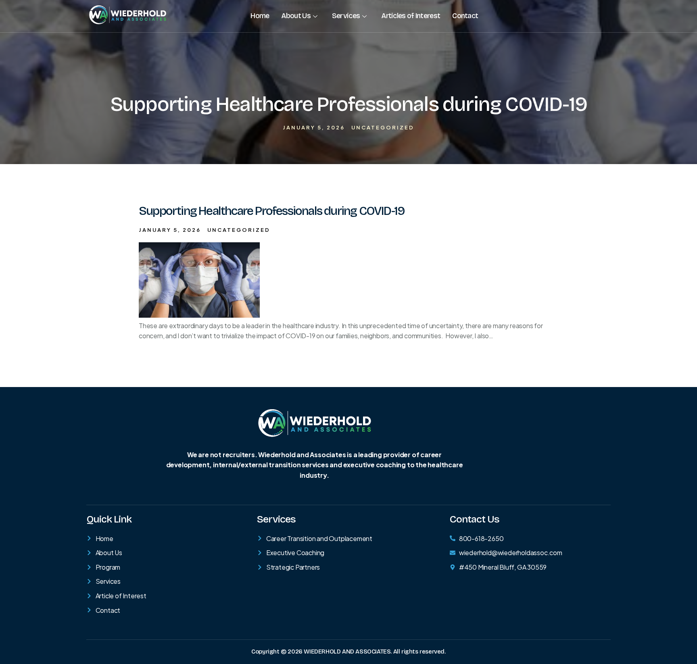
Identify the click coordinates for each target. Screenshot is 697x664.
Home (259, 15)
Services (346, 15)
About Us (295, 15)
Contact (465, 15)
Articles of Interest (410, 15)
